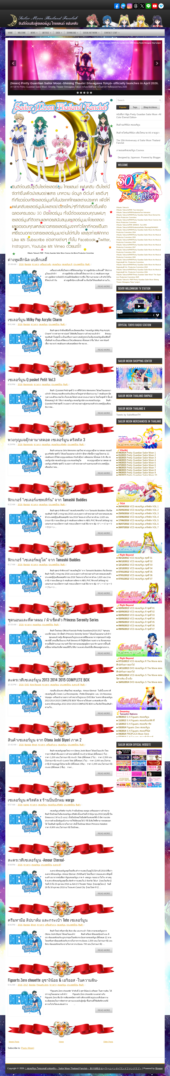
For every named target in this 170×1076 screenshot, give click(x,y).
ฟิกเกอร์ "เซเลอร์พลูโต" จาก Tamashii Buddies (44, 559)
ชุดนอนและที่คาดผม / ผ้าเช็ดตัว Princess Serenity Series (53, 620)
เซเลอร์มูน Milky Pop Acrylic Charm (35, 319)
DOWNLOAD (72, 32)
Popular (123, 107)
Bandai (28, 264)
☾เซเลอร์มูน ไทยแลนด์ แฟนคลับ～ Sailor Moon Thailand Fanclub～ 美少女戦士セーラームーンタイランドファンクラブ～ (83, 1068)
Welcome (22, 32)
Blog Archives (150, 107)
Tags (135, 107)
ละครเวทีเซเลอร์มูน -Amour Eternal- (36, 860)
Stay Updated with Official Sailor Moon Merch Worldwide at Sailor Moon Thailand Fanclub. (74, 83)
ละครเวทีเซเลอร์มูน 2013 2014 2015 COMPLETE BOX (49, 680)
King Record (35, 685)
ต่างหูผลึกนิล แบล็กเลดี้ (27, 259)
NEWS (34, 32)
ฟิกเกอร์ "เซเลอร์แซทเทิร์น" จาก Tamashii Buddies (47, 499)
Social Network (91, 32)
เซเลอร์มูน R (67, 264)
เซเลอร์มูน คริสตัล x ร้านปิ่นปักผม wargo (41, 800)
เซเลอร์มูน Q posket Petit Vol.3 (31, 379)
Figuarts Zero (42, 985)
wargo (26, 805)
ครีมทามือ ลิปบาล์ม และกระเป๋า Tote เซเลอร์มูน (47, 920)
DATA (59, 32)
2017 (25, 985)
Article (46, 32)
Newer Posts (14, 1042)
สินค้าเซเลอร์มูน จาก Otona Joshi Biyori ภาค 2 (44, 740)
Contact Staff (112, 32)
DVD (27, 685)
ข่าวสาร (35, 264)
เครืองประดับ (45, 264)
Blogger (156, 157)
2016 (21, 264)
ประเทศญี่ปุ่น (78, 264)
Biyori (34, 745)
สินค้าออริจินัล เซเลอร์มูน (128, 125)
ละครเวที (75, 685)
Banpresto (28, 384)
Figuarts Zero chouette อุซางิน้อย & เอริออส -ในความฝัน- (53, 980)
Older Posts (108, 1042)
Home (10, 32)
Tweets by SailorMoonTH (128, 415)
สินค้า (87, 264)
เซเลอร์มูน (56, 264)
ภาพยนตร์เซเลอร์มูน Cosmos (130, 150)
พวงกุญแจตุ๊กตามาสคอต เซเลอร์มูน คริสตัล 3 (46, 439)
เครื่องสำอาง (51, 745)
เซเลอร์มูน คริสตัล (58, 444)
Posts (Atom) (27, 1048)
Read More (104, 286)
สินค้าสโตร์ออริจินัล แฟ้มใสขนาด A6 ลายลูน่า (137, 133)
